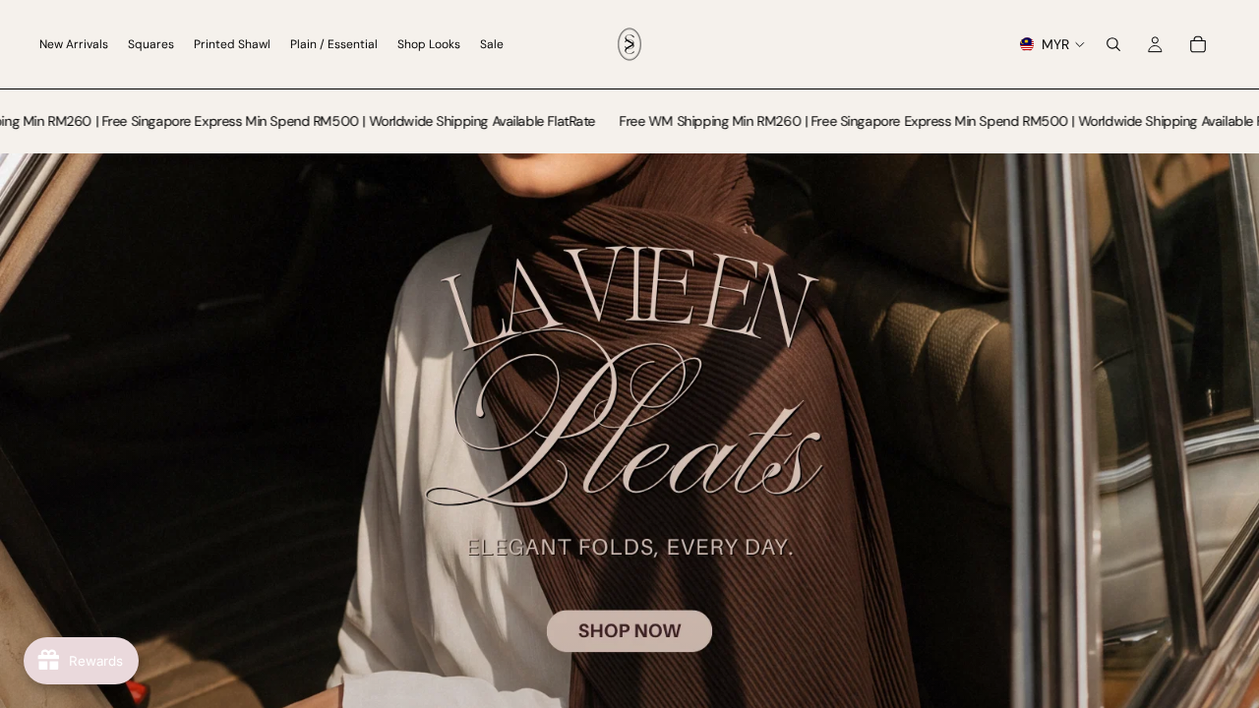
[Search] (1113, 44)
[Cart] (1198, 44)
